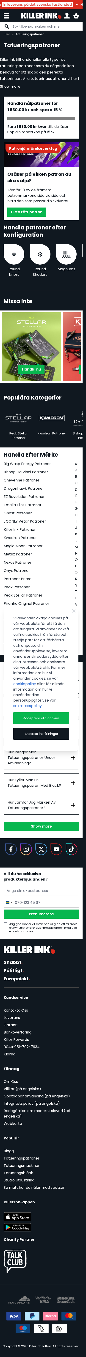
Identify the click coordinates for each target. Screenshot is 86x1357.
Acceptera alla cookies (41, 718)
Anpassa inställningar (41, 733)
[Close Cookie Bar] (74, 611)
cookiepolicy (24, 683)
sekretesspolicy (27, 705)
